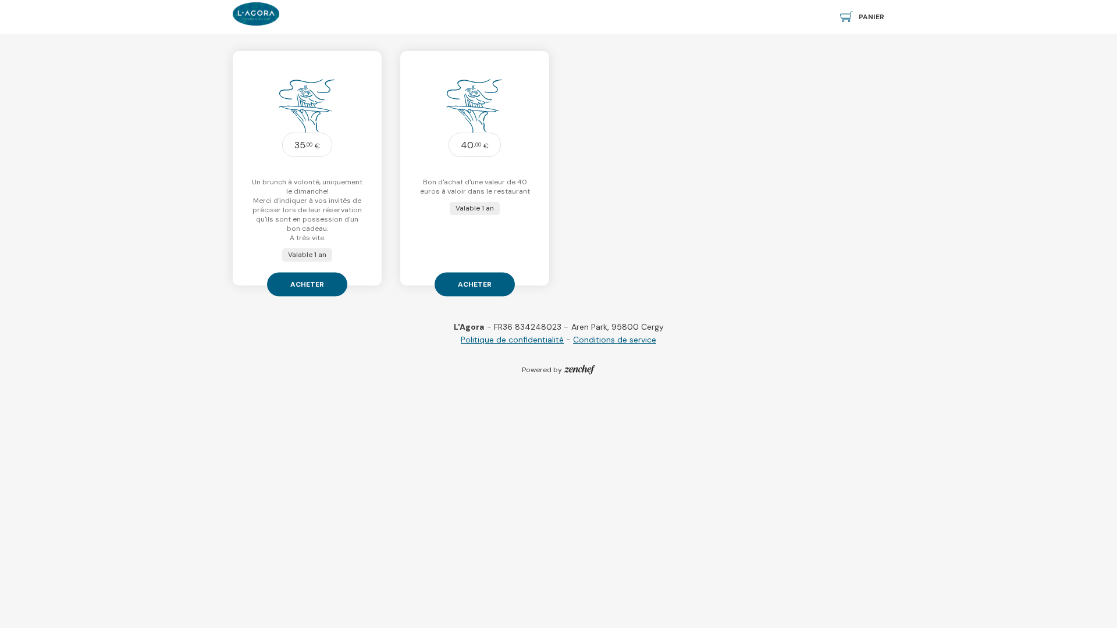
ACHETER (307, 283)
